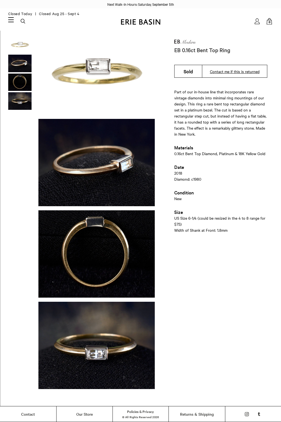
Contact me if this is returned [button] (235, 71)
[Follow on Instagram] (247, 414)
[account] (257, 21)
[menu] (11, 19)
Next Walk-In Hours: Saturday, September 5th (140, 4)
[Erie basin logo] (140, 21)
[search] (23, 21)
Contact (28, 414)
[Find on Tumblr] (259, 414)
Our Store (84, 414)
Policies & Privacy (140, 411)
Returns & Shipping (197, 414)
